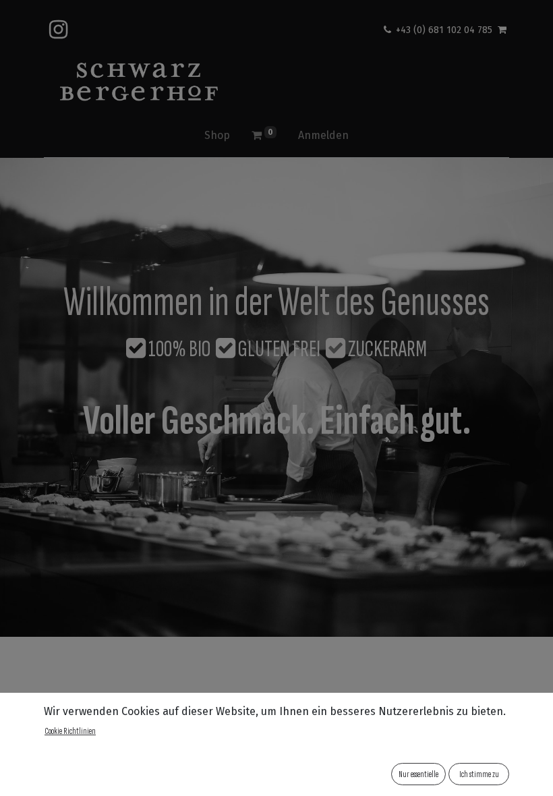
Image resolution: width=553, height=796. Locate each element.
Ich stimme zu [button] (479, 774)
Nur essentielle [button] (418, 774)
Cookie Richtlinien (70, 731)
